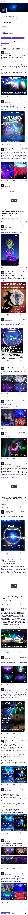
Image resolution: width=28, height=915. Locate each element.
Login (13, 913)
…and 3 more (22, 218)
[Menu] (25, 38)
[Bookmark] (20, 97)
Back (4, 1)
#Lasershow (4, 48)
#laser (13, 48)
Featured (23, 41)
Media (14, 41)
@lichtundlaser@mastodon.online (7, 16)
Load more (14, 906)
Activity (5, 41)
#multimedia (18, 48)
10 (1, 20)
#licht (9, 48)
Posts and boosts (5, 46)
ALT (25, 93)
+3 (22, 48)
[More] (26, 97)
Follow (12, 37)
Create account (5, 913)
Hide (25, 76)
